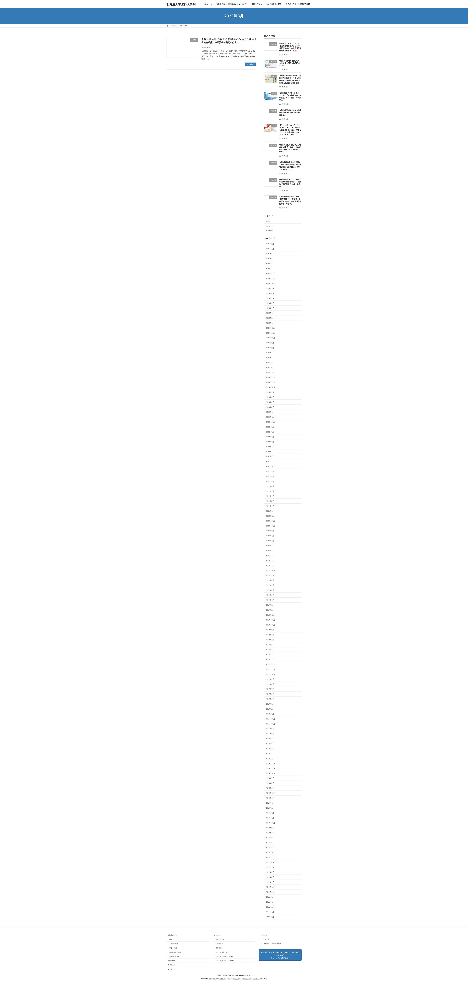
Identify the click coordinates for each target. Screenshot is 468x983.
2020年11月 (270, 521)
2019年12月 (270, 560)
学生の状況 (173, 948)
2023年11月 (270, 382)
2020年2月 (270, 551)
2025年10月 (270, 283)
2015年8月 (270, 783)
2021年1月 (270, 511)
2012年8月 (270, 862)
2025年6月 (270, 303)
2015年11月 (270, 768)
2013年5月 (270, 837)
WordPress (212, 979)
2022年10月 (270, 422)
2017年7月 (270, 689)
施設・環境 (174, 944)
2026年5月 (270, 254)
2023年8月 (270, 397)
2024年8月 (270, 348)
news (268, 226)
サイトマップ (264, 939)
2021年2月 (270, 506)
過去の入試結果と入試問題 (224, 956)
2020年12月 (270, 516)
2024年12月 (270, 328)
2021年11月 (270, 461)
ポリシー (171, 969)
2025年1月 (270, 323)
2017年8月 (270, 684)
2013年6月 (270, 833)
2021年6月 (270, 486)
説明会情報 (219, 944)
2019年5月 (270, 595)
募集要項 (218, 948)
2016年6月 (270, 739)
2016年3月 (270, 748)
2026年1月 (270, 268)
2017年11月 (270, 669)
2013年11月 (270, 823)
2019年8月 (270, 580)
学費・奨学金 (220, 939)
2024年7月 (270, 353)
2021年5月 (270, 491)
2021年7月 (270, 481)
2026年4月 (270, 259)
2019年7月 (270, 585)
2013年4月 (270, 842)
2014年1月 (270, 818)
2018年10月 (270, 625)
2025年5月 (270, 308)
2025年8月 (270, 293)
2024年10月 (270, 338)
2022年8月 (270, 432)
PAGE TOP (456, 951)
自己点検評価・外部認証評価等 (270, 943)
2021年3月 (270, 501)
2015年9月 (270, 778)
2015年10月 (270, 773)
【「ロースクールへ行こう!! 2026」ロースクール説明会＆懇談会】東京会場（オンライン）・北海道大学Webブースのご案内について (290, 130)
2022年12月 (270, 417)
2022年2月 (270, 447)
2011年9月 (270, 897)
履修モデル (171, 961)
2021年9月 (270, 471)
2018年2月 (270, 655)
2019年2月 (270, 610)
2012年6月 (270, 872)
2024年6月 (270, 358)
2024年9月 (270, 343)
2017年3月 (270, 704)
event (268, 221)
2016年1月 (270, 758)
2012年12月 (270, 847)
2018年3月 (270, 650)
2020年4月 (270, 541)
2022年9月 (270, 427)
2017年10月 (270, 674)
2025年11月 (270, 278)
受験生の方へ (172, 935)
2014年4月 (270, 813)
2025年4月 (270, 313)
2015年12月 (270, 763)
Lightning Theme (224, 979)
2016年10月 (270, 724)
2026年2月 (270, 264)
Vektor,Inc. (256, 979)
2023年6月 (270, 402)
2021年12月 (270, 457)
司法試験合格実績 (175, 952)
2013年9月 (270, 828)
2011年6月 (270, 902)
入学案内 (217, 935)
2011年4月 (270, 912)
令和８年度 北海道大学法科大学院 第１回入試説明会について (289, 63)
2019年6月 (270, 590)
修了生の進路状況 (175, 956)
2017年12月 (270, 664)
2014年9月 (270, 798)
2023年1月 (270, 412)
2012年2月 (270, 882)
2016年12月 (270, 719)
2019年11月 (270, 565)
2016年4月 (270, 743)
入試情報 (269, 231)
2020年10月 (270, 526)
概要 (170, 939)
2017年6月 (270, 694)
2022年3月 (270, 442)
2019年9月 (270, 575)
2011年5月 (270, 907)
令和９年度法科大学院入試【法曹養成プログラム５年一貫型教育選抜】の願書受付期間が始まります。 (290, 47)
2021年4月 (270, 496)
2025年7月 (270, 298)
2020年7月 (270, 536)
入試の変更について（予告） (225, 961)
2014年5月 (270, 808)
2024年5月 (270, 362)
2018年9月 (270, 630)
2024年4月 (270, 367)
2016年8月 (270, 734)
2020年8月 (270, 531)
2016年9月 (270, 729)
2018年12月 (270, 615)
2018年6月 (270, 640)
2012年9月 (270, 857)
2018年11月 (270, 620)
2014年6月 (270, 803)
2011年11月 (270, 892)
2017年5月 (270, 699)
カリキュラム (172, 965)
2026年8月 (270, 244)
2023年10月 (270, 387)
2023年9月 (270, 392)
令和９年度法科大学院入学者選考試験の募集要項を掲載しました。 (290, 112)
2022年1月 (270, 452)
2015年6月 (270, 788)
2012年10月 (270, 852)
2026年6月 (270, 249)
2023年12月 (270, 377)
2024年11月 (270, 333)
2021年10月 (270, 466)
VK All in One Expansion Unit (241, 979)
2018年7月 (270, 635)
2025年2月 (270, 318)
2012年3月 (270, 877)
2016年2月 (270, 753)
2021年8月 (270, 476)
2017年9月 (270, 679)
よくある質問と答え (222, 952)
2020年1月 (270, 556)
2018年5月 (270, 645)
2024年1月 (270, 372)
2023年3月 (270, 407)
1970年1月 (270, 917)
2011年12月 (270, 887)
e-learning (263, 935)
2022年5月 (270, 437)
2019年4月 (270, 600)
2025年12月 (270, 273)
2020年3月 (270, 546)
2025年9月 (270, 288)
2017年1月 (270, 714)
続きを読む (250, 64)
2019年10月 (270, 570)
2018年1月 (270, 659)
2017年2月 (270, 709)
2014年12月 (270, 793)
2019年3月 (270, 605)
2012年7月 (270, 867)
